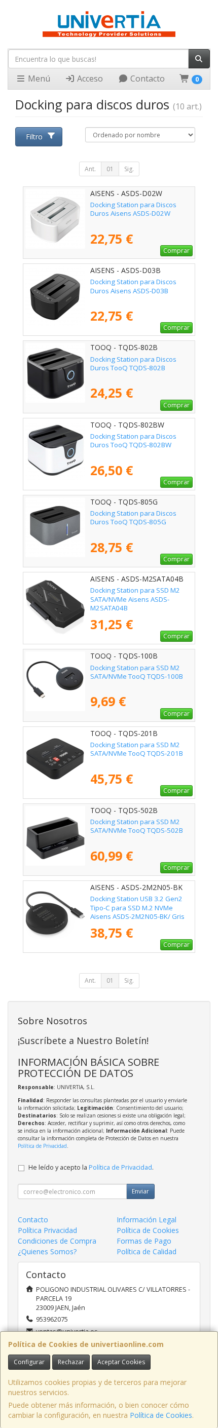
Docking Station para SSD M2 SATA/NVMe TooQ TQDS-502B (136, 826)
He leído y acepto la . (91, 1167)
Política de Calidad (146, 1251)
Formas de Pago (144, 1241)
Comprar (176, 250)
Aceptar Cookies (121, 1362)
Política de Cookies (161, 1415)
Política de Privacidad (42, 1145)
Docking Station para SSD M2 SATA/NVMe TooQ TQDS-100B (136, 672)
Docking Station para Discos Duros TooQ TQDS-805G (133, 517)
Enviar (140, 1191)
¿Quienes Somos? (47, 1251)
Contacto (146, 78)
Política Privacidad (47, 1230)
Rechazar (71, 1362)
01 (110, 169)
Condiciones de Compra (57, 1241)
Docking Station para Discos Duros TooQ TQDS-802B (133, 363)
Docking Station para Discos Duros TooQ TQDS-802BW (133, 440)
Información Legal (146, 1219)
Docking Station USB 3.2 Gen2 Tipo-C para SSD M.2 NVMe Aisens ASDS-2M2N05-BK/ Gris (137, 907)
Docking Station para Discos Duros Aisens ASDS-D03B (133, 286)
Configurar (29, 1362)
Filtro (34, 136)
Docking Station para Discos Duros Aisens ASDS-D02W (133, 209)
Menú (38, 78)
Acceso (89, 78)
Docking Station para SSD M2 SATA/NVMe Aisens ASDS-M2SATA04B (135, 599)
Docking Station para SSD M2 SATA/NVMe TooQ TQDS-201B (136, 749)
